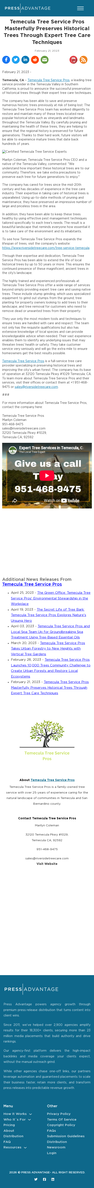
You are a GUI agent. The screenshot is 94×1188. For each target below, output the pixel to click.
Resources (12, 1147)
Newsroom (56, 1147)
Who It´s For (14, 1119)
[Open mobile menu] (80, 8)
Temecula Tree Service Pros (49, 80)
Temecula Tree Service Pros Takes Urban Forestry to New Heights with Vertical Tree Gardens (48, 649)
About (8, 1130)
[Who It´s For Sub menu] (29, 1119)
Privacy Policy (59, 1114)
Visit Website (47, 864)
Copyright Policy (61, 1125)
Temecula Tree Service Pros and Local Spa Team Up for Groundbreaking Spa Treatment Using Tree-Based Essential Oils (50, 632)
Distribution (13, 1136)
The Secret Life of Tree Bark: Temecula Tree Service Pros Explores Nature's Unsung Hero (48, 615)
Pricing (9, 1125)
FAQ (7, 1142)
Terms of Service (62, 1119)
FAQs (51, 1130)
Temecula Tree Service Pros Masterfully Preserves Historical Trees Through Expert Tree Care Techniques (50, 688)
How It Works (15, 1114)
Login (51, 1153)
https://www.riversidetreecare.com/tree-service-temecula (45, 248)
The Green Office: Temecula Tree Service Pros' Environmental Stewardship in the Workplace (51, 598)
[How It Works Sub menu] (30, 1114)
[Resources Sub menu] (25, 1147)
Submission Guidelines (66, 1136)
